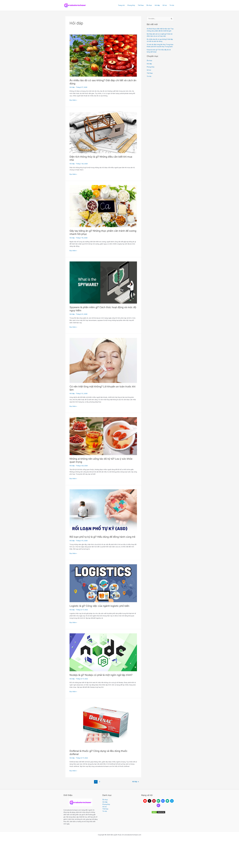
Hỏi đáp (157, 5)
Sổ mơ (165, 5)
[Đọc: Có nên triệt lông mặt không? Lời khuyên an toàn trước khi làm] (103, 360)
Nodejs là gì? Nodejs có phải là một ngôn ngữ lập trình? (101, 674)
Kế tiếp (135, 782)
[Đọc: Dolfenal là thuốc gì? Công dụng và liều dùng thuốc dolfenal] (103, 725)
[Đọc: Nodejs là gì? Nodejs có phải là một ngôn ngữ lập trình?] (103, 652)
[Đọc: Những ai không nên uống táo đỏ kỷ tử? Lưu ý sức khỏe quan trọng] (103, 436)
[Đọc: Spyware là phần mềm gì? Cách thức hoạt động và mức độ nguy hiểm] (103, 282)
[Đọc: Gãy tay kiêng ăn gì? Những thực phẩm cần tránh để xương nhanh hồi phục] (103, 206)
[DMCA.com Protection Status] (158, 812)
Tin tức (172, 5)
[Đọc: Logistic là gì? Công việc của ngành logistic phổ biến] (103, 583)
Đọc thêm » (73, 100)
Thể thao (141, 5)
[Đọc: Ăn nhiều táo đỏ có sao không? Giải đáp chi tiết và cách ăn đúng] (103, 55)
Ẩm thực (149, 5)
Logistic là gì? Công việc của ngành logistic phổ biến (99, 605)
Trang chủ (121, 5)
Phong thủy (131, 5)
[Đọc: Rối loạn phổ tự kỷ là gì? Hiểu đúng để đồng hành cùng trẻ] (103, 511)
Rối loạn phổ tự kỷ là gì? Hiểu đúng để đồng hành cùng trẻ (102, 536)
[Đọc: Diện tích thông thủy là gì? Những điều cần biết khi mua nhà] (103, 132)
